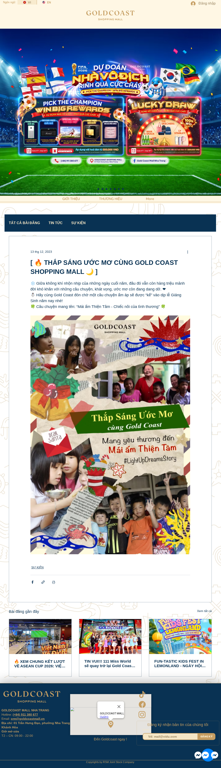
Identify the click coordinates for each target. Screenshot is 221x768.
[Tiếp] (209, 112)
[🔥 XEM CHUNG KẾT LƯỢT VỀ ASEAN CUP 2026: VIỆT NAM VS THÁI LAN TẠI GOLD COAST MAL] (40, 636)
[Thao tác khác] (187, 251)
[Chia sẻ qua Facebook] (32, 582)
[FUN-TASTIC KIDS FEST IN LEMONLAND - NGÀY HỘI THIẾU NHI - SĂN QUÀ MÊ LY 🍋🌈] (180, 636)
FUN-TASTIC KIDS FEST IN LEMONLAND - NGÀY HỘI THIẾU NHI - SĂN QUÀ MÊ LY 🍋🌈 (179, 663)
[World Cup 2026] (106, 189)
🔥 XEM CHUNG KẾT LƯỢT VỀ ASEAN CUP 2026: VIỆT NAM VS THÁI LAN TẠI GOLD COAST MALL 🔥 (39, 663)
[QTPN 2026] (114, 189)
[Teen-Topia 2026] (102, 189)
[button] (71, 198)
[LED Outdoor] (119, 189)
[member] (123, 189)
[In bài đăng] (54, 582)
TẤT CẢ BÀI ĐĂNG (24, 223)
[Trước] (11, 112)
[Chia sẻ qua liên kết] (43, 582)
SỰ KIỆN (78, 223)
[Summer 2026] (110, 189)
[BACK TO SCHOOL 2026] (98, 189)
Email (146, 730)
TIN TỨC (56, 223)
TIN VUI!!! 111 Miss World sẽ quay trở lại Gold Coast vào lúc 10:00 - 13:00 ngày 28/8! (108, 663)
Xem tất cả (204, 611)
